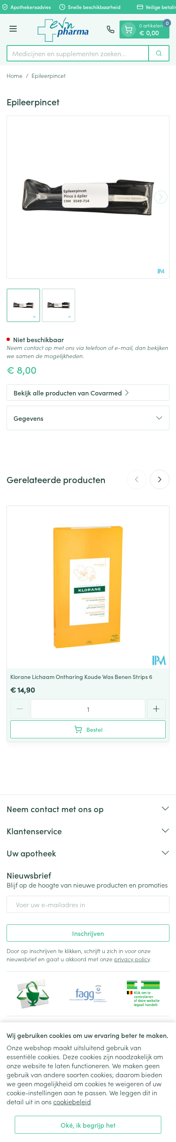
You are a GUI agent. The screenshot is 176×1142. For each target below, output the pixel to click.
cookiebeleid (72, 1101)
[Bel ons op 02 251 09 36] (110, 29)
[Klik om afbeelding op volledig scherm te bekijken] (88, 197)
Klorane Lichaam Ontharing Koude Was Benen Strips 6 (81, 676)
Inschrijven (88, 933)
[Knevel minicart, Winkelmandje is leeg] (128, 29)
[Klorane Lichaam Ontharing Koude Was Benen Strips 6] (88, 587)
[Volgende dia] (159, 479)
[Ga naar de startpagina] (63, 29)
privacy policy (132, 959)
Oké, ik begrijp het (88, 1124)
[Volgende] (160, 197)
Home (15, 75)
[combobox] (78, 53)
